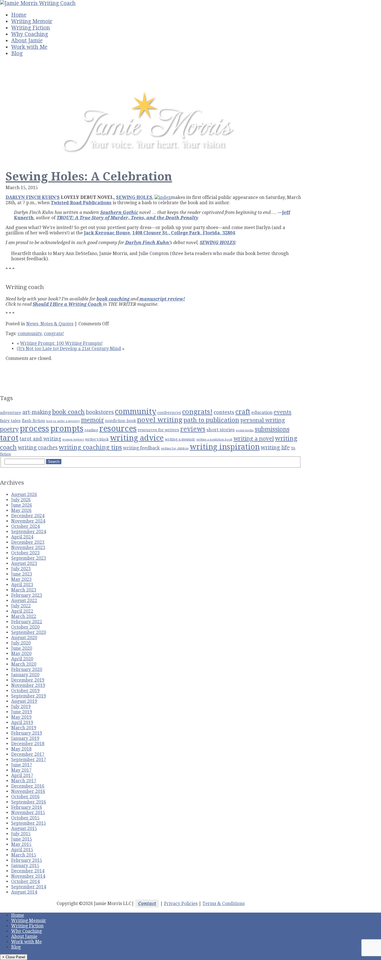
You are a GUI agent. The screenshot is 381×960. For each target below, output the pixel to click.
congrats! (54, 333)
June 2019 (21, 711)
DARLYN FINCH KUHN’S (33, 197)
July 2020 (21, 643)
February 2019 (26, 733)
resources (118, 428)
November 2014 (28, 876)
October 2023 (25, 552)
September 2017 (28, 759)
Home (18, 15)
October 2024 (25, 526)
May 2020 (21, 653)
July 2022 (21, 605)
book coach (68, 411)
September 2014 (28, 886)
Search (53, 461)
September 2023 (28, 558)
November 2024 (28, 521)
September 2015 (28, 823)
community (30, 333)
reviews (192, 429)
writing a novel (253, 438)
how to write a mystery (63, 421)
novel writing (159, 420)
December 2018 (27, 743)
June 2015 (21, 839)
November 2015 (28, 812)
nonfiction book (120, 420)
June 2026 (21, 505)
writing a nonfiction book (214, 439)
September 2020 (28, 632)
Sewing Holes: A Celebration (89, 176)
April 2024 (22, 537)
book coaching (114, 299)
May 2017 (21, 770)
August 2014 (24, 892)
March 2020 (23, 664)
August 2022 (24, 600)
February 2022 (26, 621)
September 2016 (28, 802)
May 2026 (21, 510)
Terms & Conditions (223, 903)
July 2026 (21, 499)
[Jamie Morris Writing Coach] (38, 3)
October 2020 (25, 627)
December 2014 (27, 871)
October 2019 (25, 690)
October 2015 (25, 818)
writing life (275, 447)
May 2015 (21, 844)
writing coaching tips (90, 447)
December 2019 (27, 680)
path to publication (211, 420)
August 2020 (24, 637)
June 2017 (21, 764)
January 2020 (25, 674)
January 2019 (25, 738)
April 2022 (22, 611)
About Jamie (27, 40)
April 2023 (22, 584)
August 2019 (24, 701)
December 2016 (27, 786)
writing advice (137, 438)
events (282, 412)
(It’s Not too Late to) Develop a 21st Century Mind (69, 348)
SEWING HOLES (134, 197)
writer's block (97, 439)
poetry (9, 429)
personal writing (262, 420)
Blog (17, 53)
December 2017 (27, 754)
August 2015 (24, 828)
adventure (10, 412)
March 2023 (23, 590)
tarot (9, 437)
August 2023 (24, 563)
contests (224, 412)
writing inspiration (225, 446)
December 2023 (27, 542)
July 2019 (21, 706)
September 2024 (28, 531)
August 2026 (24, 494)
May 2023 (21, 579)
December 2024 (27, 515)
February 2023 (26, 595)
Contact (147, 903)
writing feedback (141, 448)
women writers (73, 439)
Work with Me (29, 47)
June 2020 (21, 648)
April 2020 (22, 658)
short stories (220, 429)
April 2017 (22, 775)
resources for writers (158, 430)
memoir (92, 420)
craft (242, 412)
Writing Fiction (30, 28)
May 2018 (21, 749)
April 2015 (22, 849)
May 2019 (21, 717)
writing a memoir (180, 439)
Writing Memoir (31, 21)
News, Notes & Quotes (49, 323)
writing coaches (38, 447)
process (34, 428)
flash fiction (33, 420)
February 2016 (26, 807)
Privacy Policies (180, 903)
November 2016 (28, 791)
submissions (272, 429)
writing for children (175, 448)
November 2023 (28, 547)
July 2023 (21, 568)
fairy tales (10, 420)
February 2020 (26, 669)
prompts (66, 428)
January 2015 (25, 865)
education (262, 412)
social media (245, 430)
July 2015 (21, 833)
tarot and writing (40, 439)
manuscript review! (161, 299)
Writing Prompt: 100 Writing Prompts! (61, 343)
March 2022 (23, 616)
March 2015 (23, 855)
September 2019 (28, 696)
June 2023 (21, 574)
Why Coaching (29, 34)
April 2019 (22, 722)
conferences (169, 412)
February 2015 (26, 860)
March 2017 (23, 780)
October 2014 (25, 881)
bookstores (100, 412)
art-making (36, 412)
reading (91, 430)
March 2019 (23, 727)
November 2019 (28, 685)
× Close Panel (13, 957)
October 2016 (25, 796)
